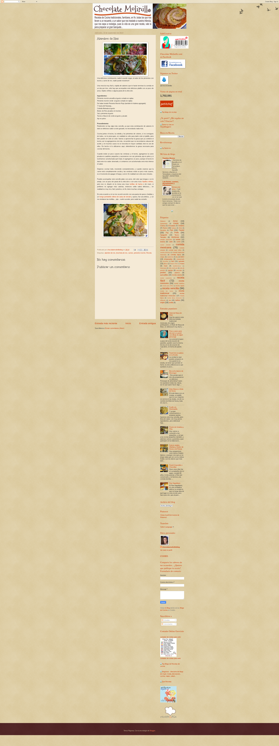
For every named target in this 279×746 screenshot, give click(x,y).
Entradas (166, 620)
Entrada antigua (147, 323)
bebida (178, 239)
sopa (162, 302)
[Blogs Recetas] (172, 666)
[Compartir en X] (143, 250)
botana (162, 242)
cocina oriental (165, 245)
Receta (148, 253)
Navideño (163, 230)
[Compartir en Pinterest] (147, 250)
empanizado (180, 259)
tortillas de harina (136, 184)
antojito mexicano (166, 239)
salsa (177, 300)
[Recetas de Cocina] (168, 718)
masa (182, 263)
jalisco (165, 263)
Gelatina (181, 226)
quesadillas (164, 275)
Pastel (181, 230)
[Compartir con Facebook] (145, 250)
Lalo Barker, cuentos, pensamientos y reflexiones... (170, 183)
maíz (166, 266)
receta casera (177, 275)
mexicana (163, 268)
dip (177, 257)
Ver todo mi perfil (166, 550)
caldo (171, 242)
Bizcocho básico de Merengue (176, 372)
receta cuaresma (166, 278)
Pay (167, 233)
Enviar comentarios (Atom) (114, 328)
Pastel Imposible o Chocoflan (175, 466)
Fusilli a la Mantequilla (173, 408)
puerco (177, 272)
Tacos (177, 235)
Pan (171, 230)
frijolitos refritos (147, 181)
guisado (181, 261)
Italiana (174, 228)
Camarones (163, 223)
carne (178, 242)
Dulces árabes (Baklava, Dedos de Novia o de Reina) (176, 447)
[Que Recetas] (165, 682)
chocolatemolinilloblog (171, 547)
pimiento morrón (139, 253)
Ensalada (171, 226)
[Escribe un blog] (141, 250)
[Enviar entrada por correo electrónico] (134, 250)
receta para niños (167, 285)
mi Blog (167, 608)
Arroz (175, 221)
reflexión (163, 300)
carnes (130, 253)
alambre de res (110, 253)
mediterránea (177, 266)
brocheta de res (121, 253)
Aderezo (162, 221)
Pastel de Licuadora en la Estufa (176, 354)
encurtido (165, 261)
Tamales (163, 237)
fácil (172, 261)
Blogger (152, 731)
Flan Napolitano (174, 483)
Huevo (165, 228)
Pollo (176, 232)
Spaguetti (163, 235)
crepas (162, 257)
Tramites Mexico (168, 158)
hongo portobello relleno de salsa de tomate (115, 197)
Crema (162, 226)
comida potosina (165, 252)
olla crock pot (173, 268)
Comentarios (167, 624)
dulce (182, 257)
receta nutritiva (179, 283)
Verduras (175, 237)
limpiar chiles (174, 263)
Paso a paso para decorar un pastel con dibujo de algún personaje (176, 334)
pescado (179, 270)
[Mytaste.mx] (165, 148)
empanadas (168, 259)
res (170, 300)
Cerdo (176, 223)
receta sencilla (170, 288)
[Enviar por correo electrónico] (139, 250)
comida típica (176, 255)
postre (163, 272)
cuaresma (170, 257)
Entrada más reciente (106, 323)
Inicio (128, 323)
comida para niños (175, 250)
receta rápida (180, 286)
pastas (170, 270)
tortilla (171, 302)
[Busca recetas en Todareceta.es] (168, 112)
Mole (180, 228)
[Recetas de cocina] (166, 106)
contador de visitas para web (170, 637)
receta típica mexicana (174, 298)
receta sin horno (166, 291)
